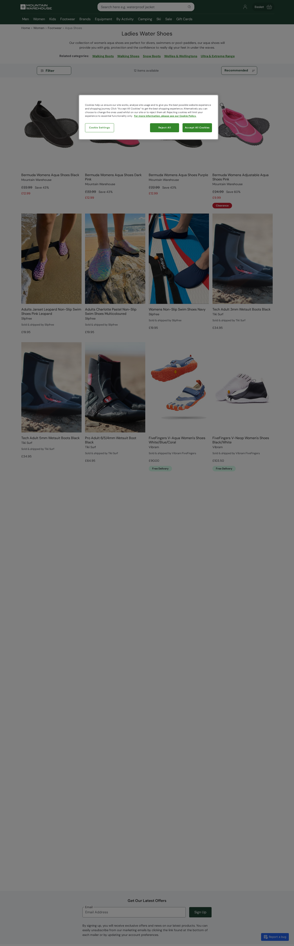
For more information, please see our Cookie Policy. (165, 116)
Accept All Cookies (197, 127)
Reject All (164, 127)
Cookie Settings (99, 127)
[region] (148, 117)
